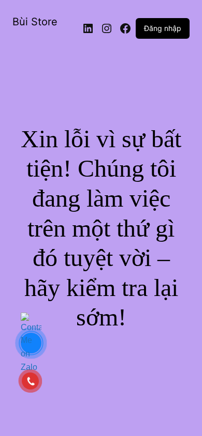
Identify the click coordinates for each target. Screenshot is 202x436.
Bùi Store (34, 21)
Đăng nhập (162, 28)
